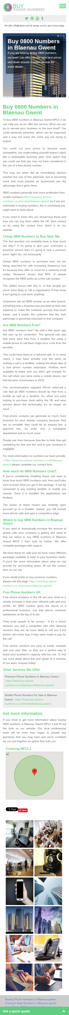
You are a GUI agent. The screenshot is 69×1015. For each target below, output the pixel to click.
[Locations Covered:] (4, 5)
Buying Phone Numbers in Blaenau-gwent (30, 999)
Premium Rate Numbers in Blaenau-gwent (30, 1003)
